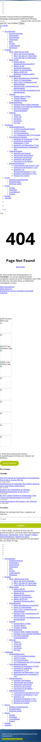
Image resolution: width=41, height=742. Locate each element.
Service (7, 705)
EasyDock (17, 646)
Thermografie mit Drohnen (23, 682)
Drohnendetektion (15, 630)
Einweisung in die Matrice (23, 689)
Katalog (12, 721)
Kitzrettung (13, 575)
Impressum (4, 535)
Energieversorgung (16, 561)
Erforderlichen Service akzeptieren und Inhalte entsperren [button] (16, 292)
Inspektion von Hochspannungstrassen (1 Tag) (25, 698)
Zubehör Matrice (20, 626)
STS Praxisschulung (21, 660)
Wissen (7, 713)
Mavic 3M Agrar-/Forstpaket (24, 581)
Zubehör (12, 622)
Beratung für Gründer (21, 703)
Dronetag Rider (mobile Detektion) (26, 632)
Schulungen (9, 652)
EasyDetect (18, 648)
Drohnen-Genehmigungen (18, 707)
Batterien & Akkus (22, 537)
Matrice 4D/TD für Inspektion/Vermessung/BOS (24, 600)
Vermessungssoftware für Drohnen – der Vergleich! (18, 501)
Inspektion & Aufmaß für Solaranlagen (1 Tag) (23, 669)
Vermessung (13, 567)
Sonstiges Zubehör (20, 628)
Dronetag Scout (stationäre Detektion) (27, 634)
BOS (11, 569)
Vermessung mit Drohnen (23, 684)
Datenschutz (13, 535)
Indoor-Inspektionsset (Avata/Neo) (26, 605)
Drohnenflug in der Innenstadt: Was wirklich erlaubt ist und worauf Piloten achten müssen (19, 485)
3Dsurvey (17, 642)
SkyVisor (17, 650)
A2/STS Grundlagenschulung (24, 656)
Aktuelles (8, 725)
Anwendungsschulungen (18, 664)
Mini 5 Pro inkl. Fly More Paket (25, 583)
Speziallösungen (15, 603)
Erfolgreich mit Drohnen (22, 687)
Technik (12, 715)
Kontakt (7, 723)
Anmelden (20, 525)
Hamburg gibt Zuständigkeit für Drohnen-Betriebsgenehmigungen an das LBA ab (15, 491)
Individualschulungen (17, 691)
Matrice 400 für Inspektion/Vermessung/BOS (24, 590)
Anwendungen (10, 559)
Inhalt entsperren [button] (6, 289)
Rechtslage (13, 717)
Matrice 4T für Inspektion (23, 597)
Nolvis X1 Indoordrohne (22, 607)
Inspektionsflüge (15, 709)
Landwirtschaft (14, 573)
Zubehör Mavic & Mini (22, 624)
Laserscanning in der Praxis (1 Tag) (26, 693)
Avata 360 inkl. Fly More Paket (25, 585)
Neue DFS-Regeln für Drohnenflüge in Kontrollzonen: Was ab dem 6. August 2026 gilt (20, 479)
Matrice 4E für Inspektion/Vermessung (22, 594)
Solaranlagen (13, 563)
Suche (21, 23)
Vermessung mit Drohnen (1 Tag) (26, 695)
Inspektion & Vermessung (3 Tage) (26, 666)
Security (12, 571)
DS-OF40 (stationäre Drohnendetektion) (21, 637)
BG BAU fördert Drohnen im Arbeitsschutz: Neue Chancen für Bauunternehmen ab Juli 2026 (18, 497)
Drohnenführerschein (16, 654)
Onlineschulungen (15, 678)
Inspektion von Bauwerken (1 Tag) (26, 672)
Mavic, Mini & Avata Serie (18, 579)
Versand (27, 535)
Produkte (8, 577)
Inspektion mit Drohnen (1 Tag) (25, 701)
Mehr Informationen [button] (7, 287)
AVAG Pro (18, 644)
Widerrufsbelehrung (7, 537)
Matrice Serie (14, 587)
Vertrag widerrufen (9, 463)
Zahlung (34, 535)
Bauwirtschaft (14, 565)
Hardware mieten (15, 711)
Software (12, 640)
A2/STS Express (20, 658)
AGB (21, 535)
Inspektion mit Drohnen (22, 680)
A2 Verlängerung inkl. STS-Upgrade (27, 662)
